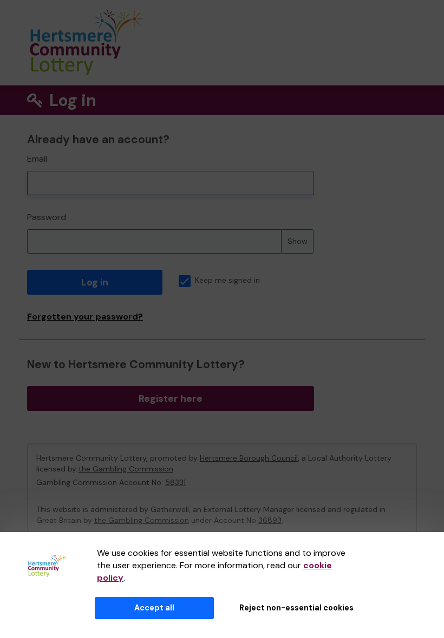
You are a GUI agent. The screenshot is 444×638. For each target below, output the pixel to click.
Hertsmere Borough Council (249, 458)
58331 (175, 482)
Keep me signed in (227, 280)
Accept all (154, 608)
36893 (270, 520)
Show (298, 241)
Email (37, 158)
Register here (171, 398)
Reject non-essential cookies (296, 608)
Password (46, 217)
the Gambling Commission (126, 469)
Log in (94, 282)
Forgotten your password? (85, 316)
